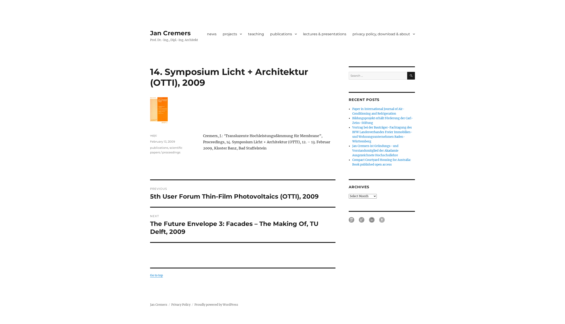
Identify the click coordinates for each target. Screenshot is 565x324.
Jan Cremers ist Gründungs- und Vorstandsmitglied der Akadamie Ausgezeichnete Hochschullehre (375, 150)
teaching (256, 34)
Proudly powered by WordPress (216, 305)
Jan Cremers (170, 33)
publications (281, 34)
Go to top (156, 275)
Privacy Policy (180, 305)
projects (230, 34)
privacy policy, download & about (381, 34)
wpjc (153, 135)
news (212, 34)
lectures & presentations (324, 34)
